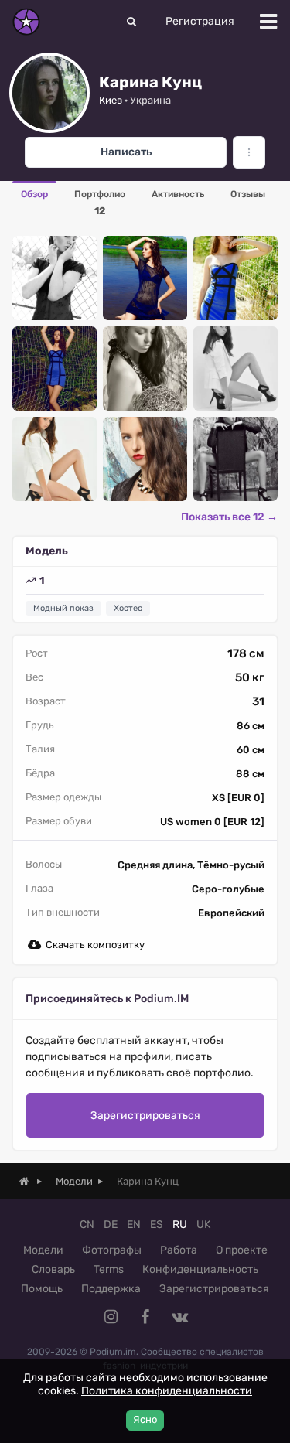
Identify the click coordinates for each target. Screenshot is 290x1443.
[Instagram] (111, 1317)
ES (156, 1224)
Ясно (145, 1419)
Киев (110, 100)
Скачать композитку (95, 944)
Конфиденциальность (200, 1269)
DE (111, 1224)
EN (134, 1224)
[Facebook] (145, 1317)
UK (203, 1224)
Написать (126, 152)
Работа (178, 1250)
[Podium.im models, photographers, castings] (26, 21)
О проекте (242, 1250)
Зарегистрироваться (145, 1115)
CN (87, 1224)
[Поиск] (131, 21)
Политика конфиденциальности (166, 1390)
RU (179, 1224)
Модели (43, 1250)
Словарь (53, 1269)
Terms (109, 1269)
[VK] (179, 1317)
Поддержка (111, 1288)
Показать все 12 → (229, 517)
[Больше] (249, 152)
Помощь (42, 1288)
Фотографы (112, 1250)
